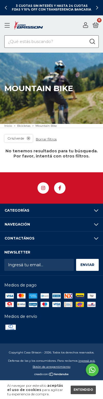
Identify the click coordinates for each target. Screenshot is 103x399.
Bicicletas (23, 126)
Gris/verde (15, 138)
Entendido (83, 390)
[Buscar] (92, 41)
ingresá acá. (86, 361)
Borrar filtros (46, 139)
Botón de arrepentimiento (51, 367)
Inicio (8, 126)
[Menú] (8, 25)
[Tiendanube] (52, 374)
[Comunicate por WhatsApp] (92, 369)
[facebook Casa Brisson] (60, 188)
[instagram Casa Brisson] (43, 188)
